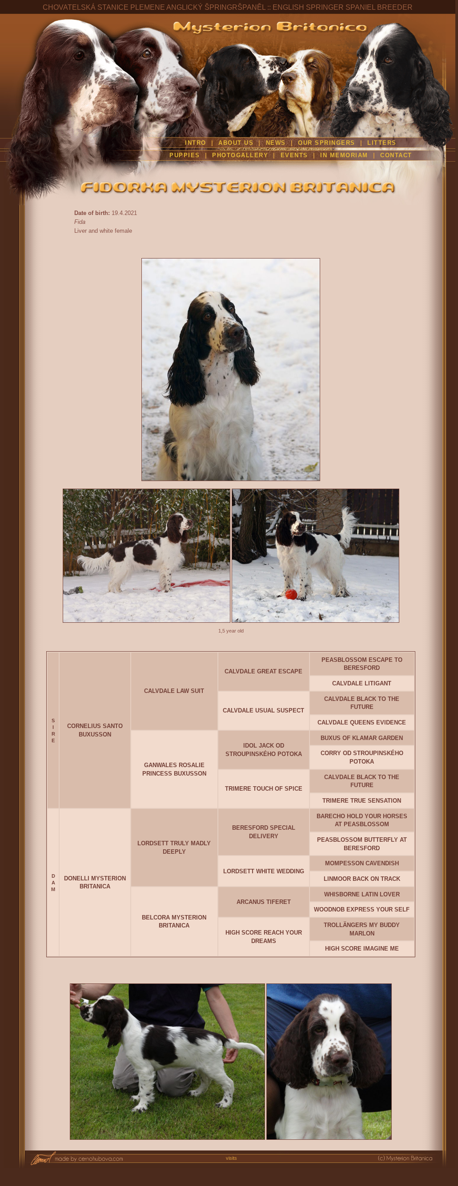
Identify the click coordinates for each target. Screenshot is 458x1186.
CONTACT (396, 155)
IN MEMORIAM (344, 155)
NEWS (276, 143)
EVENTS (294, 155)
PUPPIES (184, 155)
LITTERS (382, 143)
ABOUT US (235, 143)
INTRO (195, 143)
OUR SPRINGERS (328, 143)
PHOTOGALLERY (240, 155)
